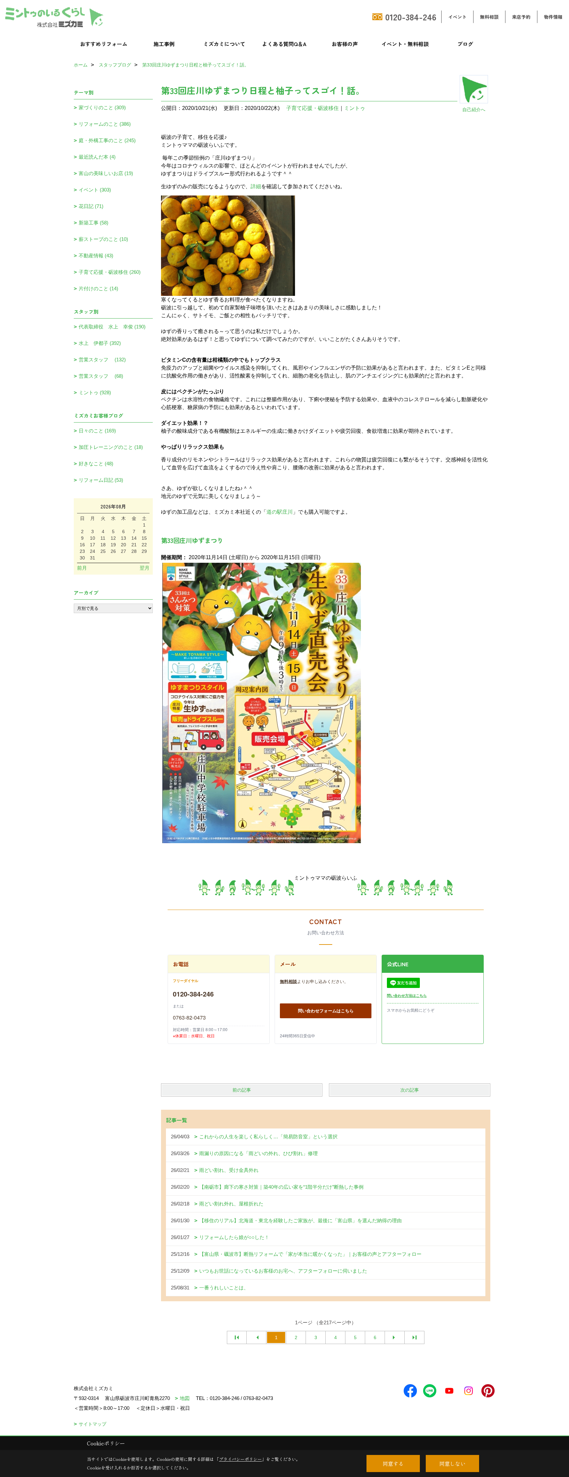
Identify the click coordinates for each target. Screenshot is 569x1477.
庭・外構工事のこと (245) (107, 140)
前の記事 (241, 1090)
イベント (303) (95, 190)
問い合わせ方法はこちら (407, 995)
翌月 (144, 568)
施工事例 (164, 44)
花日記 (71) (91, 206)
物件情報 (553, 16)
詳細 (256, 186)
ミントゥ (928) (95, 392)
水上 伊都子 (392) (100, 343)
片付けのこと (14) (98, 288)
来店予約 (521, 16)
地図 (185, 1398)
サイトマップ (92, 1424)
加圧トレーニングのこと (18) (111, 447)
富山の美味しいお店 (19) (106, 173)
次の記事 (409, 1090)
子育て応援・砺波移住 (312, 108)
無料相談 (489, 16)
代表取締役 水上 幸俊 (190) (112, 326)
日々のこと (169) (97, 430)
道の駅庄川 (279, 512)
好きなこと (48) (96, 463)
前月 (82, 568)
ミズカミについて (224, 44)
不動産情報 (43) (96, 255)
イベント (457, 16)
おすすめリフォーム (103, 44)
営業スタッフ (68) (101, 376)
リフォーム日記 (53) (101, 480)
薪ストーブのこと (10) (103, 239)
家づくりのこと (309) (102, 107)
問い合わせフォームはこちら (326, 1010)
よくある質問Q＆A (284, 44)
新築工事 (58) (93, 222)
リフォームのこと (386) (105, 124)
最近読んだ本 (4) (97, 157)
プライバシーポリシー (240, 1459)
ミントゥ (354, 108)
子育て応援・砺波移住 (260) (110, 272)
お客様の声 (345, 44)
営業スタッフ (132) (102, 359)
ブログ (465, 44)
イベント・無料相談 (405, 44)
